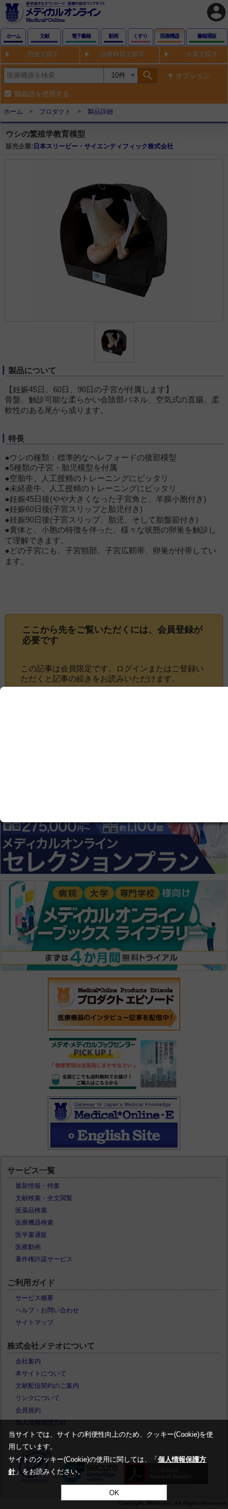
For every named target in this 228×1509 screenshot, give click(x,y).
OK (114, 1493)
